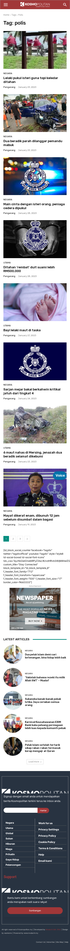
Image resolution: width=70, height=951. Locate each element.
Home (6, 14)
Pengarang (9, 87)
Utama (7, 263)
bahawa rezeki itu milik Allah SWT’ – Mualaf (45, 679)
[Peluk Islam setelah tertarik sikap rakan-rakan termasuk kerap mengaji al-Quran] (12, 746)
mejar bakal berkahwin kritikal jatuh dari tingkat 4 (31, 391)
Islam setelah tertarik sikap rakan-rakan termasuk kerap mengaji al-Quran (42, 748)
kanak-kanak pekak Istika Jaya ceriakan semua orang (43, 702)
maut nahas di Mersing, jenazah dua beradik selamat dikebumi (32, 454)
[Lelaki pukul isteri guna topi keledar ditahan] (35, 50)
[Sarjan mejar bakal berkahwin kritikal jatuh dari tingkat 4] (35, 361)
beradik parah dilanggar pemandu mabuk (32, 143)
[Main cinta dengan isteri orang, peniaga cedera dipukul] (35, 176)
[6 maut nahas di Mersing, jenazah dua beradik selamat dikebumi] (35, 424)
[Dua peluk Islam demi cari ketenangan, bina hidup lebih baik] (12, 654)
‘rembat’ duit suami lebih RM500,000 (29, 269)
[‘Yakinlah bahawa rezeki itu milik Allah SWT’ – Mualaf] (12, 677)
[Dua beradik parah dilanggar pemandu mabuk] (35, 113)
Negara (7, 73)
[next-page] (27, 539)
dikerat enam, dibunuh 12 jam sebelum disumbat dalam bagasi (31, 517)
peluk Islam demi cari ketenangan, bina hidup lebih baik (45, 656)
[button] (5, 4)
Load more (34, 761)
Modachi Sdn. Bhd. (53, 929)
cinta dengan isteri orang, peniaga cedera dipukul (34, 206)
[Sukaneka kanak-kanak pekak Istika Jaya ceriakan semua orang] (12, 700)
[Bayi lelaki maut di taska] (35, 302)
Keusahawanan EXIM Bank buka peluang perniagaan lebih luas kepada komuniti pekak (45, 725)
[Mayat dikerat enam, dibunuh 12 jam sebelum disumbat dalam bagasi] (35, 487)
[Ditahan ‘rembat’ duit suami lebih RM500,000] (35, 239)
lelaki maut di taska (22, 330)
